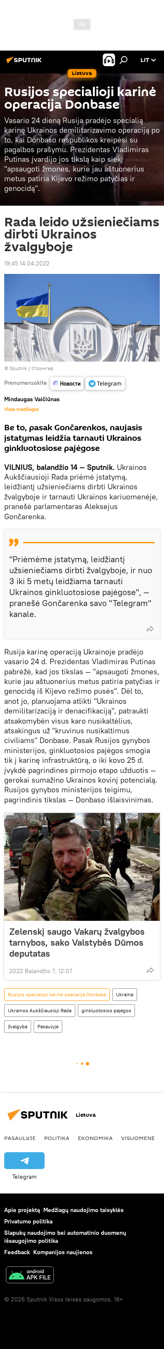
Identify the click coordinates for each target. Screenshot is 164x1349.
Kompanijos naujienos (63, 1252)
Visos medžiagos (21, 409)
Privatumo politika (28, 1221)
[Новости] (67, 383)
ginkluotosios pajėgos (106, 1010)
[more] (150, 628)
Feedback (17, 1252)
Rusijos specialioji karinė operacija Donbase (57, 994)
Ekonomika (95, 1138)
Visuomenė (138, 1138)
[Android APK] (29, 1275)
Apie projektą (22, 1210)
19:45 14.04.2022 (27, 263)
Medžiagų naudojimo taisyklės (83, 1210)
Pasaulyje (47, 1026)
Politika (56, 1138)
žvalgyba (17, 1026)
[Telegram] (105, 383)
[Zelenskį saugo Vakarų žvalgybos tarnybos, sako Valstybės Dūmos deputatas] (82, 867)
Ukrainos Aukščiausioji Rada (39, 1010)
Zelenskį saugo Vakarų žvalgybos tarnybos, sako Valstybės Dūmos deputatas (77, 942)
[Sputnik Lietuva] (25, 63)
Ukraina (124, 994)
